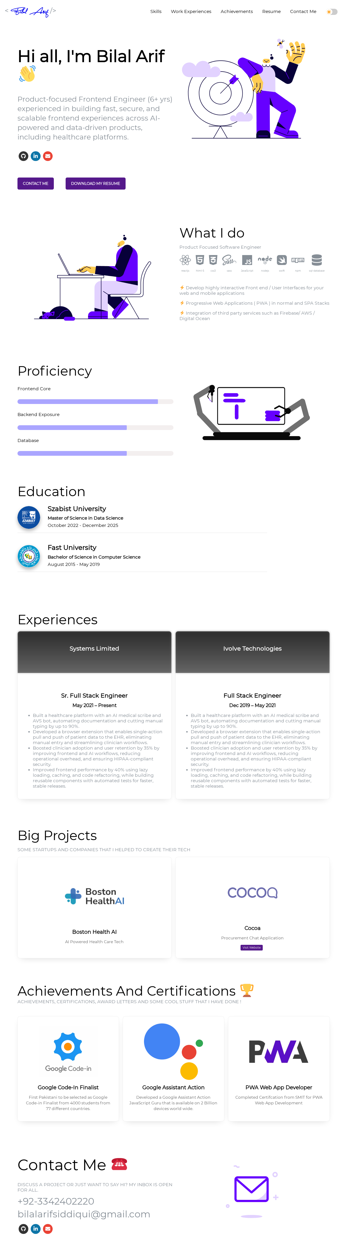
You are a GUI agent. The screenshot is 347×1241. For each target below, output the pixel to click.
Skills (155, 11)
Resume (271, 11)
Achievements (237, 11)
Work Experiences (191, 11)
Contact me (35, 183)
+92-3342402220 (55, 1201)
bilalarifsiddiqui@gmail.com (83, 1214)
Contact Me (303, 11)
